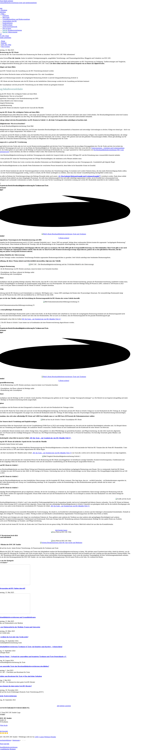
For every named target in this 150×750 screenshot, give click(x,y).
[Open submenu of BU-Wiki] (5, 14)
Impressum (16, 740)
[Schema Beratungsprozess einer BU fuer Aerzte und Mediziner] (61, 542)
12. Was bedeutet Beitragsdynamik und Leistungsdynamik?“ (80, 176)
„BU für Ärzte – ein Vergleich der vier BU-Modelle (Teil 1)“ (51, 453)
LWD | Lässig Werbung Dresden (45, 737)
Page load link (4, 744)
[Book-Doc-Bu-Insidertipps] (64, 234)
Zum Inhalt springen (6, 1)
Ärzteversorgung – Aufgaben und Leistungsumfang (107, 148)
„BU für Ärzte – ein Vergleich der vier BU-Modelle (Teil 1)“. (50, 438)
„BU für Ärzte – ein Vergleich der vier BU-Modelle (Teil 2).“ (41, 319)
